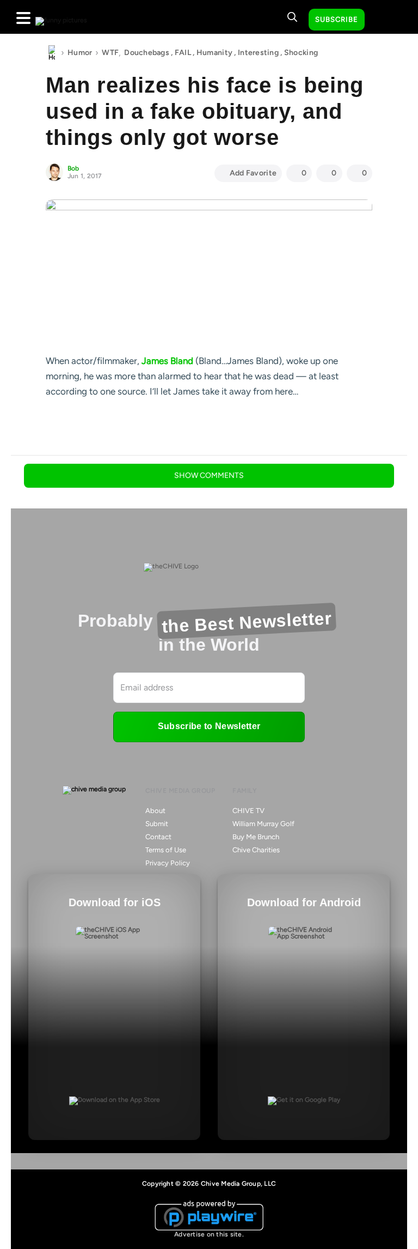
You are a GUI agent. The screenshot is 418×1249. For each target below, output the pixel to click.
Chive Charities (256, 850)
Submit (156, 824)
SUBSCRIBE (336, 19)
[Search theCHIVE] (292, 17)
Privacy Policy (167, 863)
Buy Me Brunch (255, 837)
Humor (79, 52)
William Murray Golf (263, 824)
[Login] (382, 20)
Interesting (258, 52)
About (155, 811)
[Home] (52, 53)
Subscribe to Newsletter (209, 726)
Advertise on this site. (209, 1234)
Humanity (214, 52)
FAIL (183, 52)
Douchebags (146, 52)
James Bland (167, 360)
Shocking (301, 52)
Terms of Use (165, 850)
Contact (158, 837)
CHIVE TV (248, 811)
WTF (110, 52)
